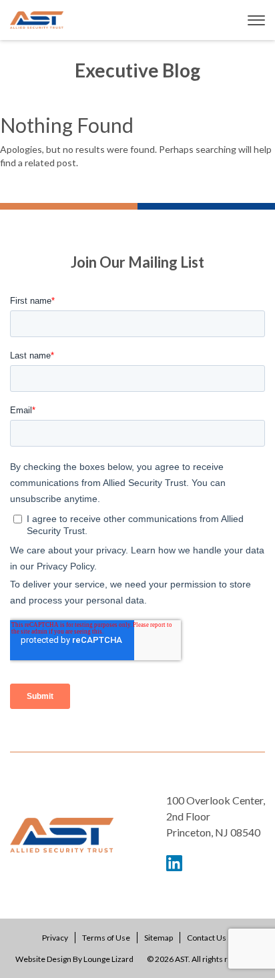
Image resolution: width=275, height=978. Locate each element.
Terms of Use (106, 938)
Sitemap (158, 938)
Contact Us (206, 938)
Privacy (55, 938)
